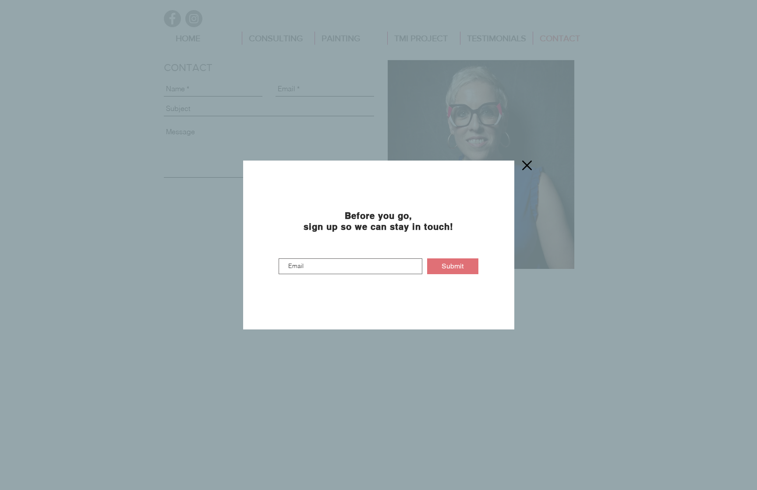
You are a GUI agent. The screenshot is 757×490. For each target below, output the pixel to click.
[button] (527, 165)
